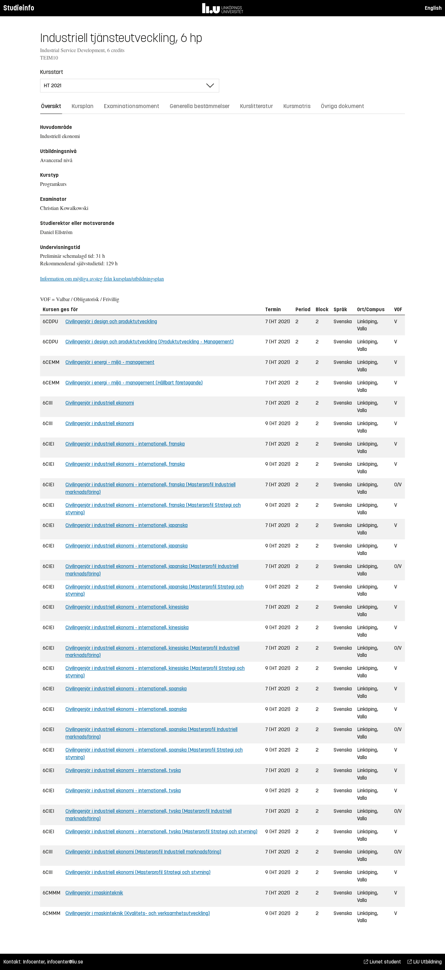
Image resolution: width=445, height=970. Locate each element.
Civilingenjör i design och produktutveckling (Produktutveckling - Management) (149, 342)
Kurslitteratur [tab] (256, 106)
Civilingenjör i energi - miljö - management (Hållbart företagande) (134, 383)
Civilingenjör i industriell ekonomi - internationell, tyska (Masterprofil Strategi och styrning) (161, 831)
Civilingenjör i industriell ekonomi (99, 403)
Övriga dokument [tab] (342, 106)
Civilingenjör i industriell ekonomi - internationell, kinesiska (127, 607)
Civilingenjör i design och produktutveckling (111, 321)
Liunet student (384, 962)
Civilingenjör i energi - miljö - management (109, 362)
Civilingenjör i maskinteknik (94, 893)
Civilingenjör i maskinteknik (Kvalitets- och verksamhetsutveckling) (137, 913)
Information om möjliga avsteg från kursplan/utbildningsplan (102, 278)
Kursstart (51, 72)
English (433, 8)
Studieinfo (18, 8)
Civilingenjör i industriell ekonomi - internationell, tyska (123, 770)
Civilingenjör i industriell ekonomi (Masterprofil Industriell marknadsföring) (143, 852)
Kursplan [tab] (82, 106)
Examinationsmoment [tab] (131, 106)
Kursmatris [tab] (296, 106)
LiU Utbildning (427, 962)
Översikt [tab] (51, 106)
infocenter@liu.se (65, 962)
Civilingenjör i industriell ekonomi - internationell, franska (125, 444)
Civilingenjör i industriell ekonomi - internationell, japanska (126, 525)
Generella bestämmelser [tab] (200, 106)
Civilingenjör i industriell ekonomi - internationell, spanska (126, 689)
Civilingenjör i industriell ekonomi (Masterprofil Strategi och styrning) (137, 872)
